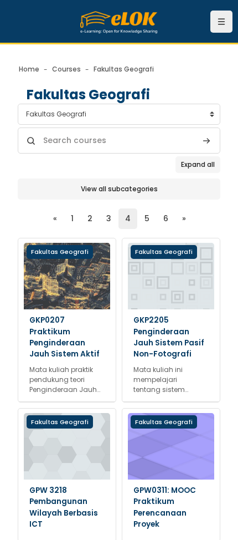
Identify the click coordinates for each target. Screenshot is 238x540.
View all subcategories (119, 188)
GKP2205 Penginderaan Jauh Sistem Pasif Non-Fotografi (168, 337)
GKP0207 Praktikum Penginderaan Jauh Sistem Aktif (64, 337)
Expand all (198, 164)
